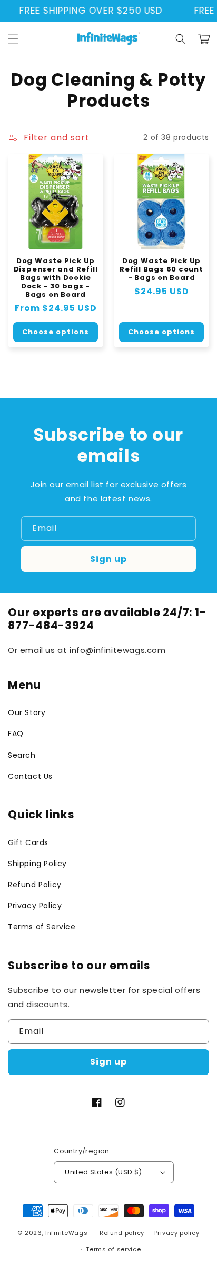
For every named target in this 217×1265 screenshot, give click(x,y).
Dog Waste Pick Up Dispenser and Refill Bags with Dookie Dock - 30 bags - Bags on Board (56, 278)
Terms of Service (42, 926)
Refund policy (122, 1233)
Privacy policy (177, 1233)
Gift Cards (28, 842)
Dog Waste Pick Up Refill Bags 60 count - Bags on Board (161, 269)
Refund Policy (35, 884)
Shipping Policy (37, 863)
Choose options (55, 332)
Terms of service (113, 1249)
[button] (13, 39)
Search (22, 755)
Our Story (26, 712)
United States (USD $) (103, 1172)
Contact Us (30, 776)
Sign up (108, 559)
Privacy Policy (35, 905)
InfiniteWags (66, 1233)
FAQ (16, 733)
